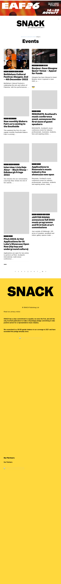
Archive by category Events (28, 36)
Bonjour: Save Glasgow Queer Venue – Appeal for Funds (44, 71)
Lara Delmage (40, 138)
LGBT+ (45, 65)
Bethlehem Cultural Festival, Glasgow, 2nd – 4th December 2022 (16, 77)
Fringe (10, 164)
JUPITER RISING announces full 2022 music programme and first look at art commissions (43, 222)
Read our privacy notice (12, 311)
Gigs (44, 214)
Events (6, 71)
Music (16, 71)
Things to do (12, 118)
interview (16, 164)
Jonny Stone (39, 86)
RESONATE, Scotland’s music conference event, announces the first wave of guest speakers (44, 119)
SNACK (9, 92)
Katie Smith (11, 187)
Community (35, 65)
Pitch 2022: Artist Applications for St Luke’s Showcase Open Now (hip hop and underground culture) (16, 244)
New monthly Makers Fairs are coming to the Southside (15, 124)
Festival (11, 71)
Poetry (21, 71)
